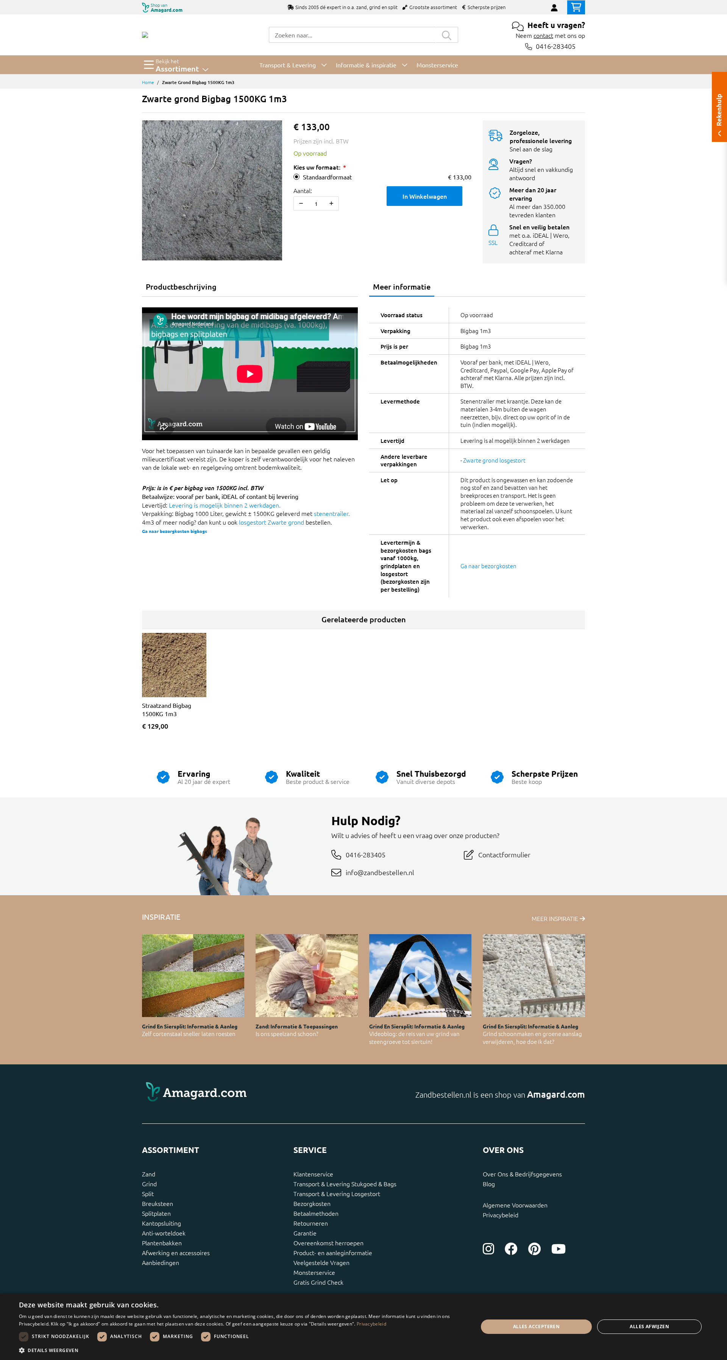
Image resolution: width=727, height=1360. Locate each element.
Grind (149, 1183)
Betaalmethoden (316, 1213)
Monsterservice (314, 1272)
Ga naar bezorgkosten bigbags (174, 531)
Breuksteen (157, 1203)
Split (148, 1193)
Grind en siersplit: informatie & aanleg (189, 1026)
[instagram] (488, 1248)
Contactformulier (504, 854)
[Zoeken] (446, 35)
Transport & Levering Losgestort (336, 1193)
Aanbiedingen (160, 1262)
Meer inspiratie (556, 918)
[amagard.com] (250, 1094)
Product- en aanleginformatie (332, 1252)
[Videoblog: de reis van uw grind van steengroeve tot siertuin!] (420, 975)
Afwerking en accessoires (176, 1252)
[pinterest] (534, 1248)
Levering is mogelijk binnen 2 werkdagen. (225, 505)
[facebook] (511, 1248)
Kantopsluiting (161, 1223)
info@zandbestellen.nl (380, 872)
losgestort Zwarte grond (271, 522)
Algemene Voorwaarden (515, 1205)
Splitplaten (156, 1213)
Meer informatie (402, 286)
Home (148, 82)
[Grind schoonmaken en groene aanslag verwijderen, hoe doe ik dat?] (534, 975)
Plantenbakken (162, 1242)
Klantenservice (313, 1174)
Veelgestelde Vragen (321, 1262)
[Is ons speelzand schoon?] (307, 975)
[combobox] (352, 35)
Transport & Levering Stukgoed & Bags (344, 1183)
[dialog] (363, 1326)
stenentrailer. (332, 513)
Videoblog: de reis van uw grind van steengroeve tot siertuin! (414, 1037)
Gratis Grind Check (318, 1282)
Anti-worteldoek (164, 1233)
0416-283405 (556, 46)
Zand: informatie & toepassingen (297, 1026)
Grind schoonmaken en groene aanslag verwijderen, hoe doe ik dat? (532, 1037)
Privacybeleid (500, 1214)
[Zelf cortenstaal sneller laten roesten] (193, 975)
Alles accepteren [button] (536, 1326)
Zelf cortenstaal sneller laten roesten (189, 1034)
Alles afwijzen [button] (649, 1326)
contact (543, 35)
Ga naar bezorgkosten (488, 566)
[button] (242, 1350)
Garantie (305, 1233)
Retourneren (310, 1223)
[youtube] (558, 1248)
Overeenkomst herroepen (328, 1242)
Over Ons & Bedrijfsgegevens (522, 1174)
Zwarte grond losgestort (494, 460)
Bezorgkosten (312, 1203)
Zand (148, 1174)
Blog (489, 1183)
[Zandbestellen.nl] (145, 35)
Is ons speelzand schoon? (287, 1034)
